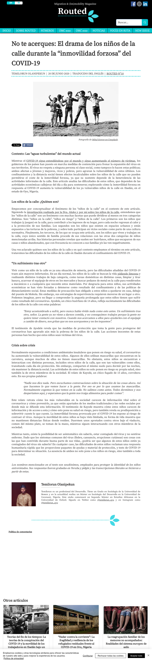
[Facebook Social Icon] (133, 3)
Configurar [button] (88, 655)
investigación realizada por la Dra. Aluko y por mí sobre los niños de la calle (73, 212)
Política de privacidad (14, 658)
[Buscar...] (145, 22)
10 (122, 73)
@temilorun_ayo (105, 500)
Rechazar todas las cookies (111, 655)
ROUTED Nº (114, 73)
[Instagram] (139, 3)
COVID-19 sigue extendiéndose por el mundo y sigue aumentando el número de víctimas (80, 161)
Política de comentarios (20, 531)
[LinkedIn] (145, 3)
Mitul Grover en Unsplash (105, 139)
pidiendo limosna (128, 273)
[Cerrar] (148, 655)
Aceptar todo (136, 655)
